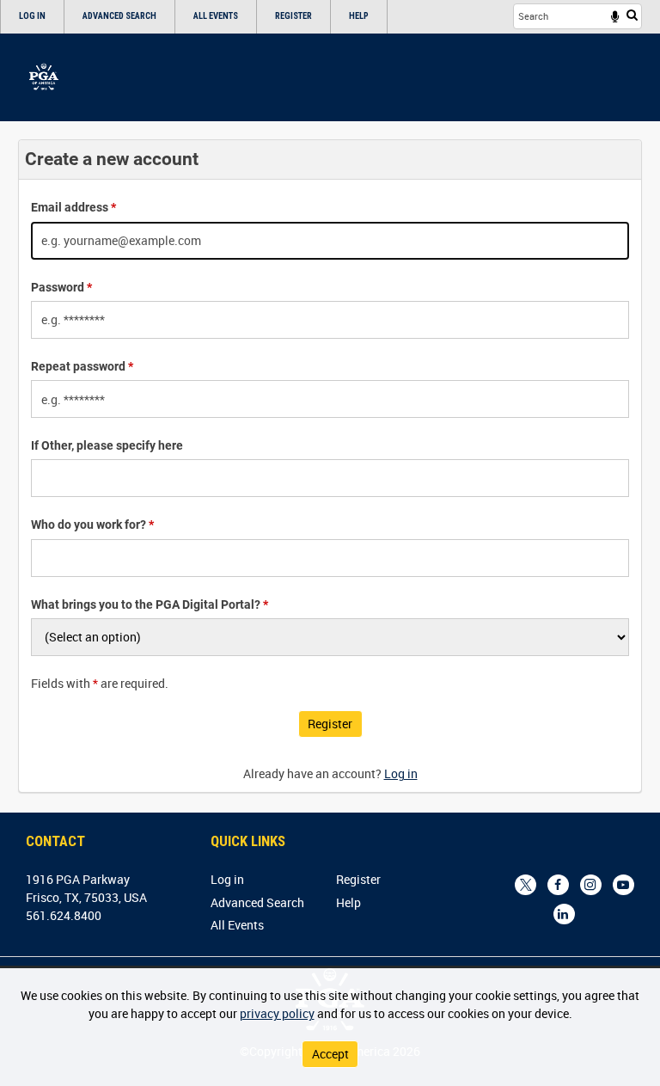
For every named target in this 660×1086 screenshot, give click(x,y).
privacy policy (277, 1013)
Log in (32, 15)
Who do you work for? (92, 524)
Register (293, 15)
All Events (215, 15)
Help (359, 15)
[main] (330, 465)
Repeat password (82, 366)
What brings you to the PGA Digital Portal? (149, 604)
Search (632, 15)
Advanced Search (119, 15)
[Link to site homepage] (44, 76)
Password (61, 287)
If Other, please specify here (107, 445)
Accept (330, 1054)
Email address (73, 207)
